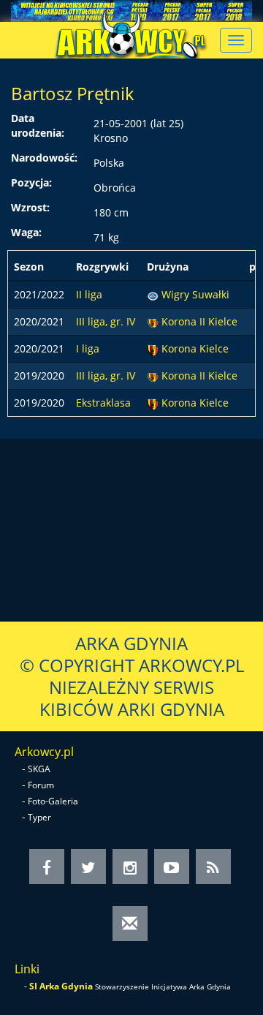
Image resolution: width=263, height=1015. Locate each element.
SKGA (39, 769)
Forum (41, 785)
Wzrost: (30, 207)
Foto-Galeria (53, 801)
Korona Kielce (195, 348)
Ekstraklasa (103, 403)
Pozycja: (31, 182)
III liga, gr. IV (105, 321)
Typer (39, 817)
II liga (89, 294)
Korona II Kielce (199, 321)
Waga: (26, 232)
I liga (87, 348)
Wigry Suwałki (195, 294)
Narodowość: (44, 158)
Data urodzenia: (37, 125)
